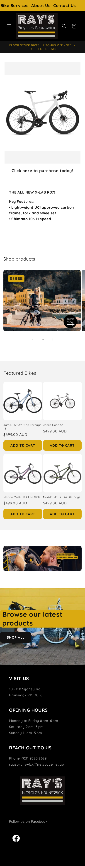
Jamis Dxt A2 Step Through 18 (22, 426)
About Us (40, 5)
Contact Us (64, 5)
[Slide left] (33, 339)
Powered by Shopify (64, 862)
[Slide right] (53, 339)
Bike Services (14, 5)
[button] (9, 26)
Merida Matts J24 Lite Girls (21, 497)
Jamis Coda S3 (53, 425)
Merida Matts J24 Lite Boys (62, 497)
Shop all (15, 637)
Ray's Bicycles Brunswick (35, 862)
